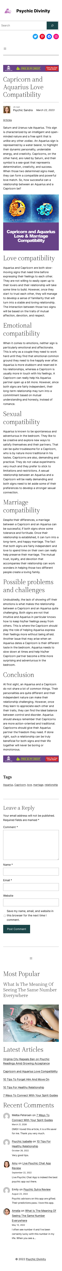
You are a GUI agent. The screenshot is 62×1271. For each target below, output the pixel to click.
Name (8, 864)
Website (8, 895)
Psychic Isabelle (22, 1141)
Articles (7, 120)
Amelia (16, 1210)
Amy (15, 1163)
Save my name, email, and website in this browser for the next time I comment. (30, 915)
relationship (51, 784)
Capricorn (20, 784)
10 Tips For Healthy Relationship (23, 1087)
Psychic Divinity (33, 10)
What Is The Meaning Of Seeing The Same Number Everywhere (30, 989)
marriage (38, 784)
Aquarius (8, 784)
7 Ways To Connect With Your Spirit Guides (30, 1095)
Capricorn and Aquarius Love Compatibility (30, 1071)
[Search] (52, 25)
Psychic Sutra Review (37, 1189)
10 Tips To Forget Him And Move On (26, 1079)
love (29, 784)
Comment (10, 827)
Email (7, 880)
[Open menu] (5, 48)
